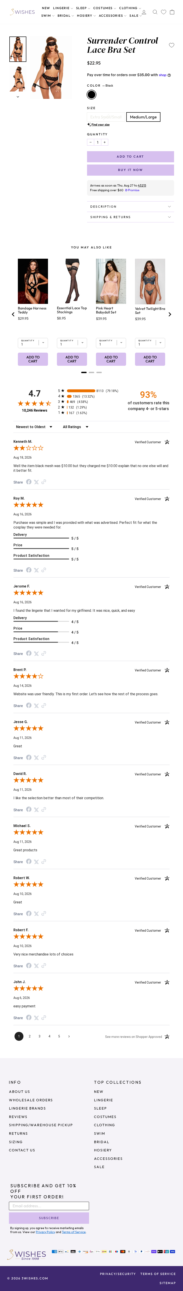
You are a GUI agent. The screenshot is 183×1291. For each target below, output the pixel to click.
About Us (19, 1091)
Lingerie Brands (27, 1108)
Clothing (129, 8)
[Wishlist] (163, 12)
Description (103, 207)
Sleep (81, 8)
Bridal (65, 16)
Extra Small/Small (106, 117)
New (46, 8)
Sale (134, 16)
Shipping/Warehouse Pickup (41, 1125)
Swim (46, 16)
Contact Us (22, 1150)
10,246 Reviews (34, 410)
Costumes (103, 8)
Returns (18, 1133)
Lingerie (62, 8)
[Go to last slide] (13, 314)
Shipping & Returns (110, 217)
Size (91, 108)
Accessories (111, 16)
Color (100, 85)
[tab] (84, 372)
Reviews (18, 1116)
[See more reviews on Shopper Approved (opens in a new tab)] (43, 482)
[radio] (91, 390)
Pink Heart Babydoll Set (106, 310)
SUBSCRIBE (49, 1218)
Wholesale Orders (31, 1100)
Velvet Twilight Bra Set (150, 311)
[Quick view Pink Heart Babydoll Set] (111, 281)
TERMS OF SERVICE (158, 1274)
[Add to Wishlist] (171, 45)
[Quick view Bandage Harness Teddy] (33, 281)
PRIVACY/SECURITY (118, 1274)
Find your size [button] (101, 124)
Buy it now (130, 170)
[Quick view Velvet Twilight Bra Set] (150, 281)
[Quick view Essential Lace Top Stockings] (72, 281)
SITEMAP (168, 1283)
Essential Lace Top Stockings (72, 310)
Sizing (16, 1142)
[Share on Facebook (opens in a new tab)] (28, 482)
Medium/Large (143, 117)
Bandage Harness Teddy (32, 310)
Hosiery (85, 16)
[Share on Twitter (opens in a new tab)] (36, 482)
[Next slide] (169, 314)
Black (91, 94)
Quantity (97, 134)
